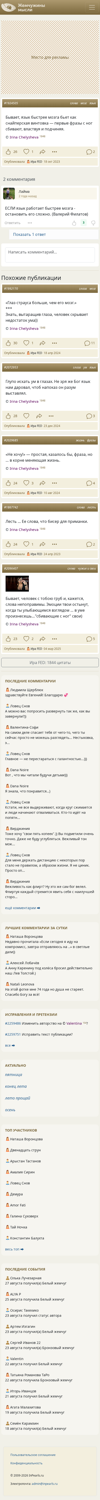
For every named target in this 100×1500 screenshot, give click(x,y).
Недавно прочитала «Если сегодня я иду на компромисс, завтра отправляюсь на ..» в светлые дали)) (47, 946)
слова (74, 103)
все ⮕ (10, 1045)
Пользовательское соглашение (33, 1455)
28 (15, 415)
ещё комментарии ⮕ (22, 907)
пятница (13, 1074)
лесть (91, 507)
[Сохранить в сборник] (25, 152)
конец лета (16, 1086)
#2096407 (11, 568)
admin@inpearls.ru (45, 1484)
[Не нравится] (93, 222)
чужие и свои (87, 568)
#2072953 (11, 367)
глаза (83, 288)
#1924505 (11, 103)
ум (85, 367)
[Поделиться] (43, 152)
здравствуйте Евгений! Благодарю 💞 (36, 695)
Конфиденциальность (26, 1463)
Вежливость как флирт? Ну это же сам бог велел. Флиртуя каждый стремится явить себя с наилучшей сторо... (49, 891)
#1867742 (11, 507)
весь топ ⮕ (14, 1249)
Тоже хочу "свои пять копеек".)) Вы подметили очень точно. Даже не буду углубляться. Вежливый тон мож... (49, 838)
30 (15, 343)
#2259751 (13, 1034)
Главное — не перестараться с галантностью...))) (46, 758)
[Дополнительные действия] (54, 152)
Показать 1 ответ (29, 234)
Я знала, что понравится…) (27, 791)
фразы (91, 440)
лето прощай (17, 1098)
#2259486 (13, 1023)
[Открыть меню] (92, 7)
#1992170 (11, 288)
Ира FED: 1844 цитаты (50, 662)
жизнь (80, 440)
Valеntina (74, 1023)
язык (93, 103)
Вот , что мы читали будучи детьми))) (36, 775)
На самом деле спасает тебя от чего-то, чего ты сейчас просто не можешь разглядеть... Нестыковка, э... (49, 737)
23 (15, 638)
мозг (84, 103)
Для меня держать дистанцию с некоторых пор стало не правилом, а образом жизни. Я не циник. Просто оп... (47, 865)
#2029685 (11, 440)
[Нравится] (8, 152)
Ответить (12, 222)
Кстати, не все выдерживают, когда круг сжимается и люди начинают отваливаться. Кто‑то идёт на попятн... (48, 812)
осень (10, 1109)
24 (15, 483)
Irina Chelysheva (24, 137)
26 (15, 151)
